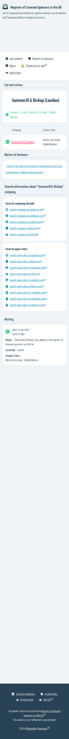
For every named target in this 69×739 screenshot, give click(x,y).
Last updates (16, 58)
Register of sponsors (42, 58)
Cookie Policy (51, 694)
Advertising (15, 73)
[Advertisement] (34, 37)
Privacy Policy (26, 700)
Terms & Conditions (25, 694)
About (13, 65)
